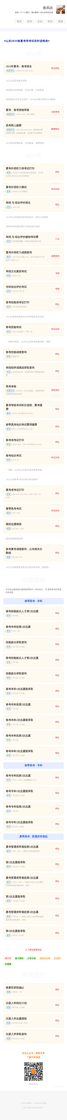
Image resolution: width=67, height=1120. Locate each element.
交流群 (57, 958)
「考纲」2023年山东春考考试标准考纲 (24, 470)
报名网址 (55, 68)
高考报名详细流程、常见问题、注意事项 (25, 90)
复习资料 (19, 958)
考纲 (57, 273)
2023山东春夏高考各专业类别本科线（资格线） (28, 567)
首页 (19, 21)
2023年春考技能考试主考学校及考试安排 (25, 316)
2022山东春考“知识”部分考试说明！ (23, 479)
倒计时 (8, 958)
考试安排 (55, 189)
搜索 (60, 21)
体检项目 (55, 390)
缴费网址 (55, 129)
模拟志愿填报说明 (14, 538)
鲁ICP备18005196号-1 (33, 1108)
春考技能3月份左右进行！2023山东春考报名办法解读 (31, 99)
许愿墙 (8, 964)
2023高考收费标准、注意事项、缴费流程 (25, 143)
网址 (57, 172)
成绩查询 (55, 256)
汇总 (57, 239)
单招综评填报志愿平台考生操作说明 (23, 226)
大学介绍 (31, 958)
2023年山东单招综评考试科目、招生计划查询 (27, 217)
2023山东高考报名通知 (16, 80)
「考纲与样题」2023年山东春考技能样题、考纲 (28, 341)
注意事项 (55, 112)
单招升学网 (45, 958)
